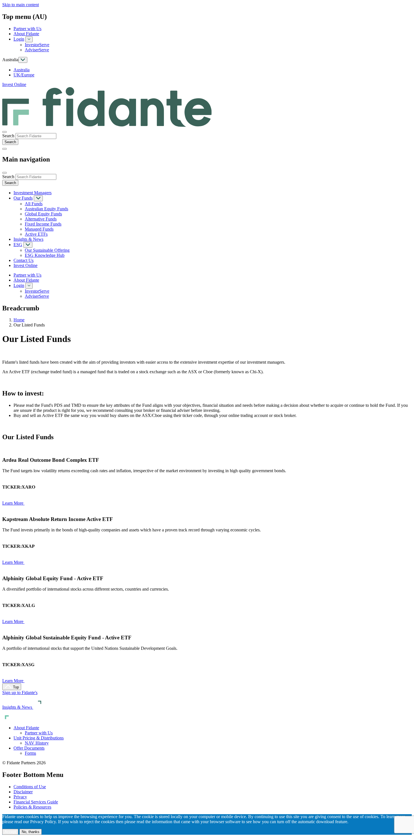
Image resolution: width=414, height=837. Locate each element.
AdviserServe (37, 49)
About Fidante (26, 33)
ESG (18, 244)
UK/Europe (24, 74)
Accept (10, 832)
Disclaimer (23, 791)
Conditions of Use (30, 786)
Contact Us (24, 260)
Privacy (20, 796)
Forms (30, 753)
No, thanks (30, 832)
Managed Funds (39, 229)
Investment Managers (33, 192)
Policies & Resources (32, 807)
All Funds (34, 203)
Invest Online (14, 84)
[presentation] (35, 136)
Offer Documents (29, 748)
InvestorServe (37, 44)
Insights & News (28, 239)
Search (8, 135)
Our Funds (23, 198)
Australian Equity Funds (46, 208)
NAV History (37, 743)
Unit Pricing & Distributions (39, 738)
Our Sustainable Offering (47, 250)
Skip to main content (20, 4)
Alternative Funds (41, 219)
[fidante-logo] (107, 125)
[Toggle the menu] (4, 149)
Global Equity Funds (43, 213)
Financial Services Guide (36, 802)
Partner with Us (27, 28)
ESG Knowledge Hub (44, 255)
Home (19, 319)
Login (19, 39)
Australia (22, 69)
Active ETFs (36, 234)
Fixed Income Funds (43, 224)
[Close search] (4, 132)
